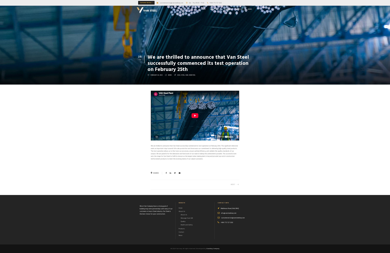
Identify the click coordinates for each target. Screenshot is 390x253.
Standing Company (212, 249)
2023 (178, 75)
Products (228, 9)
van (187, 75)
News (250, 9)
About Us (213, 9)
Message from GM (187, 218)
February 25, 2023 (157, 75)
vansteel (192, 75)
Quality (183, 221)
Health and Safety (187, 225)
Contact (239, 9)
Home (203, 9)
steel (183, 75)
